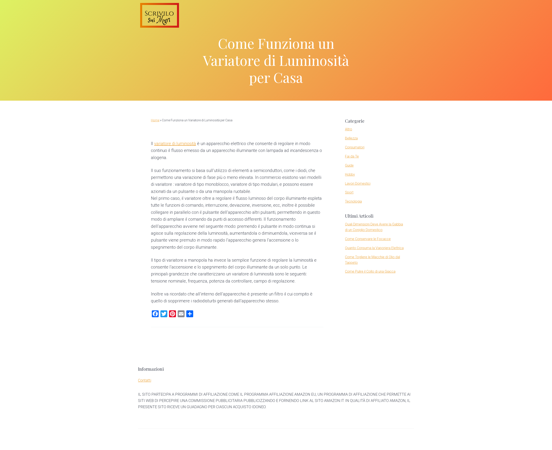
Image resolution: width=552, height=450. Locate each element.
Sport (349, 192)
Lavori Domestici (357, 183)
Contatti (144, 380)
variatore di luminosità (175, 143)
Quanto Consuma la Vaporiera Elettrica (374, 248)
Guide (349, 165)
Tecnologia (353, 201)
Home (155, 120)
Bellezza (351, 138)
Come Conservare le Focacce (368, 239)
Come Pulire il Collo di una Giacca (370, 271)
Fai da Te (352, 156)
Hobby (350, 174)
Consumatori (354, 147)
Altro (348, 129)
